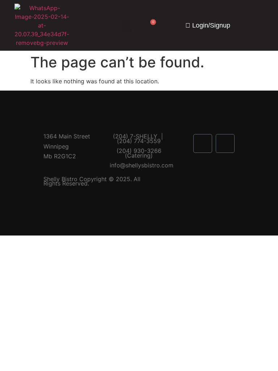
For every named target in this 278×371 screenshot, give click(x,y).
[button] (127, 26)
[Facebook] (202, 143)
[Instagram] (225, 143)
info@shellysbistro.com (141, 165)
